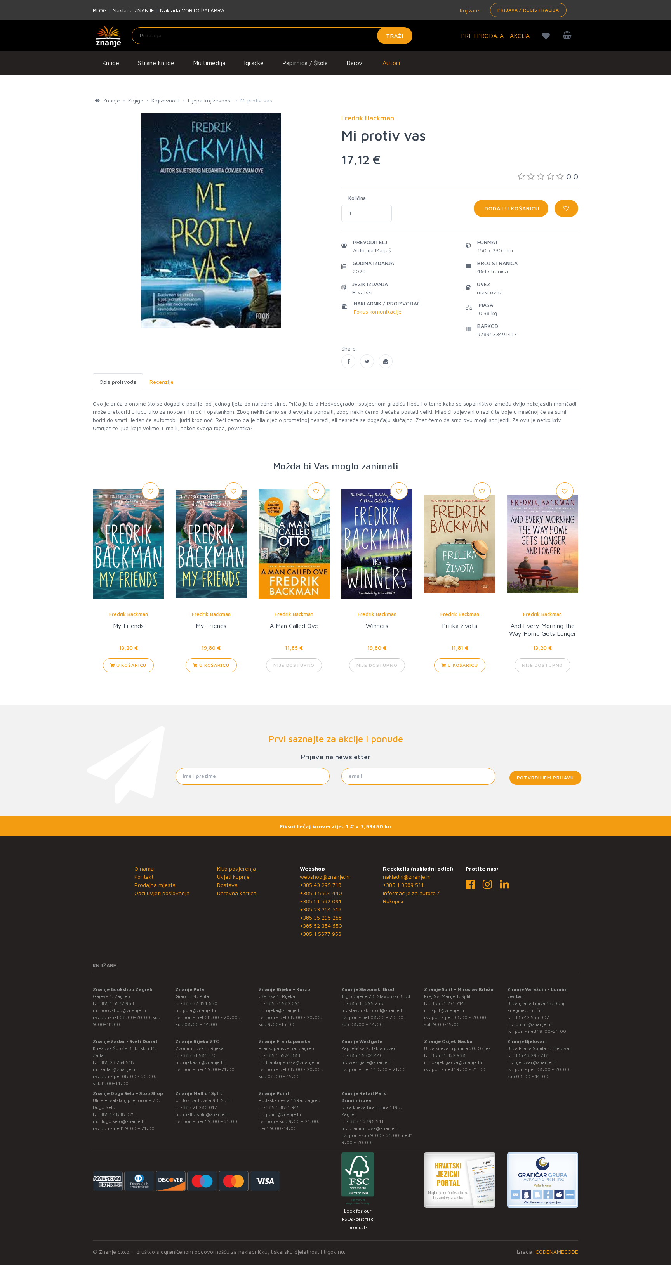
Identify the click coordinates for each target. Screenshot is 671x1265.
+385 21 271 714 (446, 1003)
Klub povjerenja (236, 868)
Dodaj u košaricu (511, 208)
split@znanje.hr (448, 1010)
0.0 (572, 176)
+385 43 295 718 (320, 885)
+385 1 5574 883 (281, 1055)
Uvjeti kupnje (233, 876)
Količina (357, 198)
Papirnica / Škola (305, 62)
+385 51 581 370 (198, 1055)
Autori (391, 62)
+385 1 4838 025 (116, 1114)
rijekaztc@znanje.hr (204, 1062)
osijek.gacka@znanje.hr (457, 1062)
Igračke (254, 62)
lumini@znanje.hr (533, 1024)
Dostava (227, 885)
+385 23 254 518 (320, 909)
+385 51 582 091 (320, 901)
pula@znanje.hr (200, 1010)
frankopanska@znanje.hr (293, 1062)
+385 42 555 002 (530, 1017)
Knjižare (468, 10)
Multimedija (209, 62)
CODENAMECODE (556, 1251)
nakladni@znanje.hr (407, 876)
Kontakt (143, 876)
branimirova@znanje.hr (374, 1128)
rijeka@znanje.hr (284, 1010)
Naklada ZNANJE (133, 10)
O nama (144, 868)
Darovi (355, 62)
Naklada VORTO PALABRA (192, 10)
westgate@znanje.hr (371, 1062)
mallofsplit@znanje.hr (206, 1114)
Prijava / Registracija (528, 10)
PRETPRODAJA (482, 35)
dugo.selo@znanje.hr (123, 1121)
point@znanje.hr (284, 1114)
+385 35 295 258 (321, 917)
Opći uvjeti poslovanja (161, 893)
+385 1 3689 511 (403, 885)
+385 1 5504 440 (321, 893)
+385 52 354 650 (321, 925)
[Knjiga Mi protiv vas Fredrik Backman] (348, 361)
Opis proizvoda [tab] (117, 381)
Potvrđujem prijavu (545, 778)
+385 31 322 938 (447, 1055)
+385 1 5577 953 (320, 933)
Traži (394, 35)
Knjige (110, 62)
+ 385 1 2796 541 (365, 1121)
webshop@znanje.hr (325, 876)
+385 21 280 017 (198, 1107)
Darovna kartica (236, 893)
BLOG (100, 10)
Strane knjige (156, 62)
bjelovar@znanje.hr (536, 1062)
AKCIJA (520, 35)
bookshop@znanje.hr (123, 1010)
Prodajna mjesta (155, 885)
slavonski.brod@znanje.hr (377, 1010)
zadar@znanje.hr (118, 1069)
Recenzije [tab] (161, 381)
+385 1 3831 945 (281, 1107)
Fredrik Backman (128, 614)
